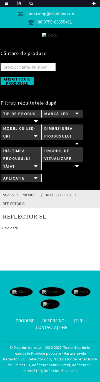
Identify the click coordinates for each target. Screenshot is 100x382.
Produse (30, 194)
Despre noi (54, 320)
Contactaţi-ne (51, 327)
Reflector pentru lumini (51, 364)
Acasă (8, 194)
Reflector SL (14, 203)
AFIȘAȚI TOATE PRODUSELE (17, 81)
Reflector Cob (39, 359)
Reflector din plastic (61, 370)
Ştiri (78, 320)
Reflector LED (14, 359)
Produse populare (46, 353)
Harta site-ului (75, 353)
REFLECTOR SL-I (58, 194)
